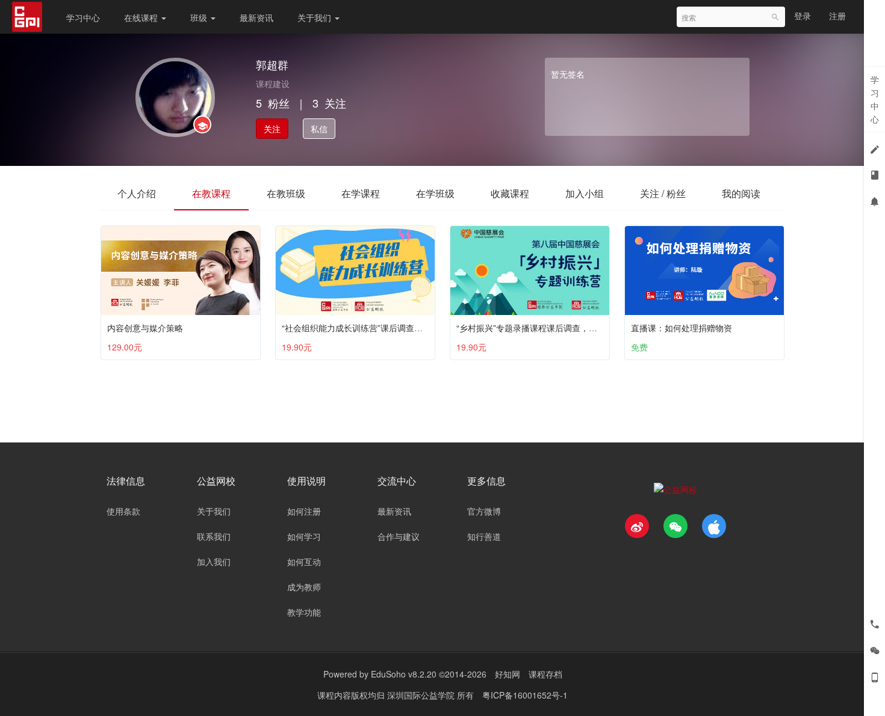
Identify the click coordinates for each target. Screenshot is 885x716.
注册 (837, 16)
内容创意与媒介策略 (145, 328)
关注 (272, 129)
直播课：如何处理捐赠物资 (681, 328)
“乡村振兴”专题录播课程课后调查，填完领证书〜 (547, 328)
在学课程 (360, 193)
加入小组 (584, 193)
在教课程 (211, 193)
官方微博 (484, 511)
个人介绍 (136, 193)
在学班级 (435, 193)
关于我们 (315, 17)
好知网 (507, 674)
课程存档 (545, 674)
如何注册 (304, 511)
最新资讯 (256, 17)
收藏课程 (510, 193)
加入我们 (214, 561)
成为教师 (304, 587)
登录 (802, 16)
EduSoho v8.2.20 (403, 674)
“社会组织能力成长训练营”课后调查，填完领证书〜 (377, 328)
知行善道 (484, 536)
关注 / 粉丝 (663, 193)
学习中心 (83, 17)
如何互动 (304, 561)
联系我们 (214, 536)
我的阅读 (741, 193)
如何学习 (304, 536)
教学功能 (304, 612)
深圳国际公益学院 (422, 695)
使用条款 (123, 511)
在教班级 (286, 193)
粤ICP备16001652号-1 (525, 695)
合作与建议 (398, 536)
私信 (319, 129)
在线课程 (142, 17)
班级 (200, 17)
